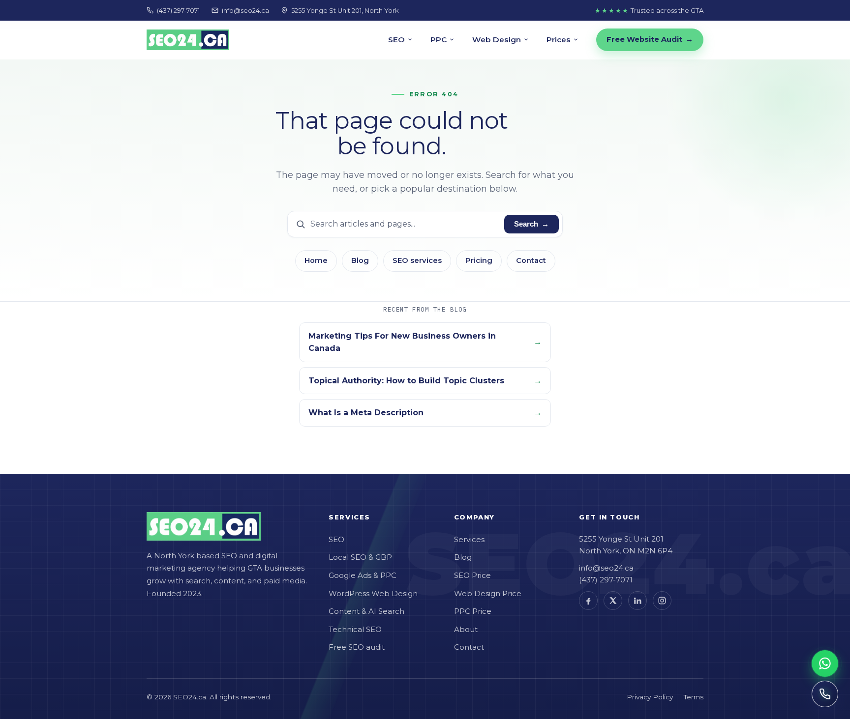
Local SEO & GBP (360, 557)
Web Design (496, 39)
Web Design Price (487, 593)
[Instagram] (662, 600)
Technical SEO (355, 629)
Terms (693, 697)
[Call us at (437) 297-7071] (825, 694)
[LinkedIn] (637, 600)
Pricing (478, 260)
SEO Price (472, 575)
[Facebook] (588, 600)
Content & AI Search (366, 611)
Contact (531, 260)
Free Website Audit (650, 39)
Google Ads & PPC (362, 575)
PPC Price (472, 611)
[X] (613, 600)
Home (316, 260)
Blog (360, 260)
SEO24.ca (189, 697)
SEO (396, 39)
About (466, 629)
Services (469, 539)
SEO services (417, 260)
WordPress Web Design (373, 593)
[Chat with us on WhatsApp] (825, 663)
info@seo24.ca (245, 10)
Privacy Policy (650, 697)
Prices (558, 39)
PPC (438, 39)
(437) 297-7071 (178, 10)
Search (531, 224)
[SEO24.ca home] (188, 39)
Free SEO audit (357, 647)
